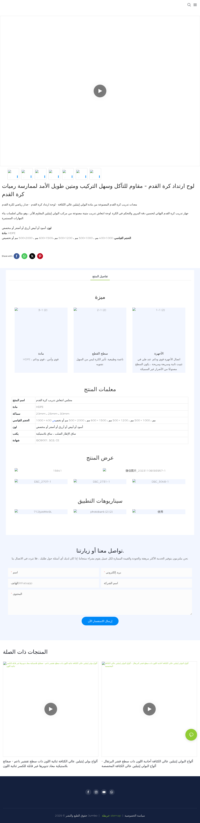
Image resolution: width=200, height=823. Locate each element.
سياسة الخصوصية (135, 815)
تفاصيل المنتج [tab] (100, 276)
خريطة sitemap (111, 815)
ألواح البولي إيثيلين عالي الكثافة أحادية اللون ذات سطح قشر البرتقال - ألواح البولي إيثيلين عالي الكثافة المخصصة (147, 763)
